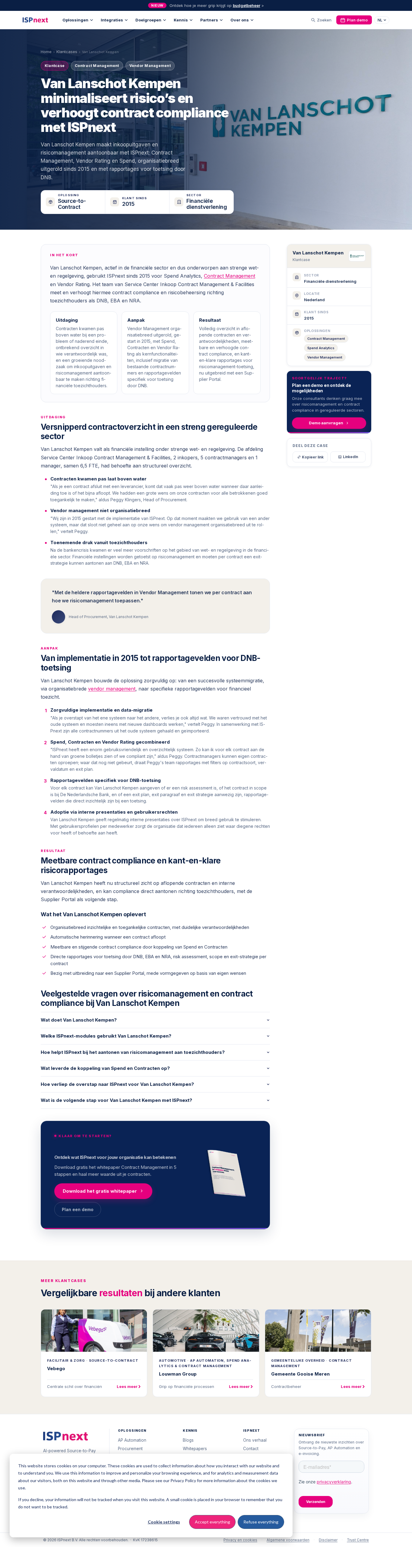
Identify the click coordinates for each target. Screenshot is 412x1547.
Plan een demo (77, 1209)
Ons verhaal (255, 1440)
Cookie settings (164, 1521)
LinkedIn (350, 457)
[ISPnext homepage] (65, 1436)
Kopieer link (313, 457)
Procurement (130, 1448)
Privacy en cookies (240, 1540)
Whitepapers (195, 1448)
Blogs (188, 1440)
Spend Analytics (320, 348)
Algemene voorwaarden (288, 1540)
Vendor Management (324, 357)
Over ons (239, 20)
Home (46, 51)
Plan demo (357, 20)
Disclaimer (328, 1540)
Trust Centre (358, 1540)
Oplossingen (75, 20)
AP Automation (132, 1440)
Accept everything (212, 1521)
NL (380, 20)
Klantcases (66, 51)
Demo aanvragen (326, 422)
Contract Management (229, 276)
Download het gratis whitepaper (100, 1191)
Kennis (181, 20)
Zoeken (324, 20)
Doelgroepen (148, 20)
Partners (209, 20)
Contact (250, 1448)
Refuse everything (260, 1521)
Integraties (112, 20)
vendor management (111, 689)
